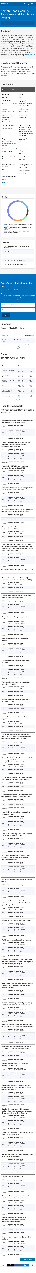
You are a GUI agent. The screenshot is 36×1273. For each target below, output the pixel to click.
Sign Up (6, 315)
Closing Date (23, 157)
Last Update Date (24, 171)
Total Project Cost (9, 125)
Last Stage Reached (25, 165)
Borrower (22, 101)
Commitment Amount (9, 149)
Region (4, 139)
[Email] (3, 1265)
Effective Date (23, 115)
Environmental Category (23, 150)
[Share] (17, 1265)
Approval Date (7, 115)
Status (21, 94)
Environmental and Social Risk (8, 158)
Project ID (5, 94)
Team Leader (6, 100)
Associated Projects (9, 177)
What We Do (4, 3)
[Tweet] (10, 1265)
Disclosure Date (24, 109)
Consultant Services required (9, 166)
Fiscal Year (23, 139)
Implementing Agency (26, 125)
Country (5, 109)
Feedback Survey (27, 1259)
